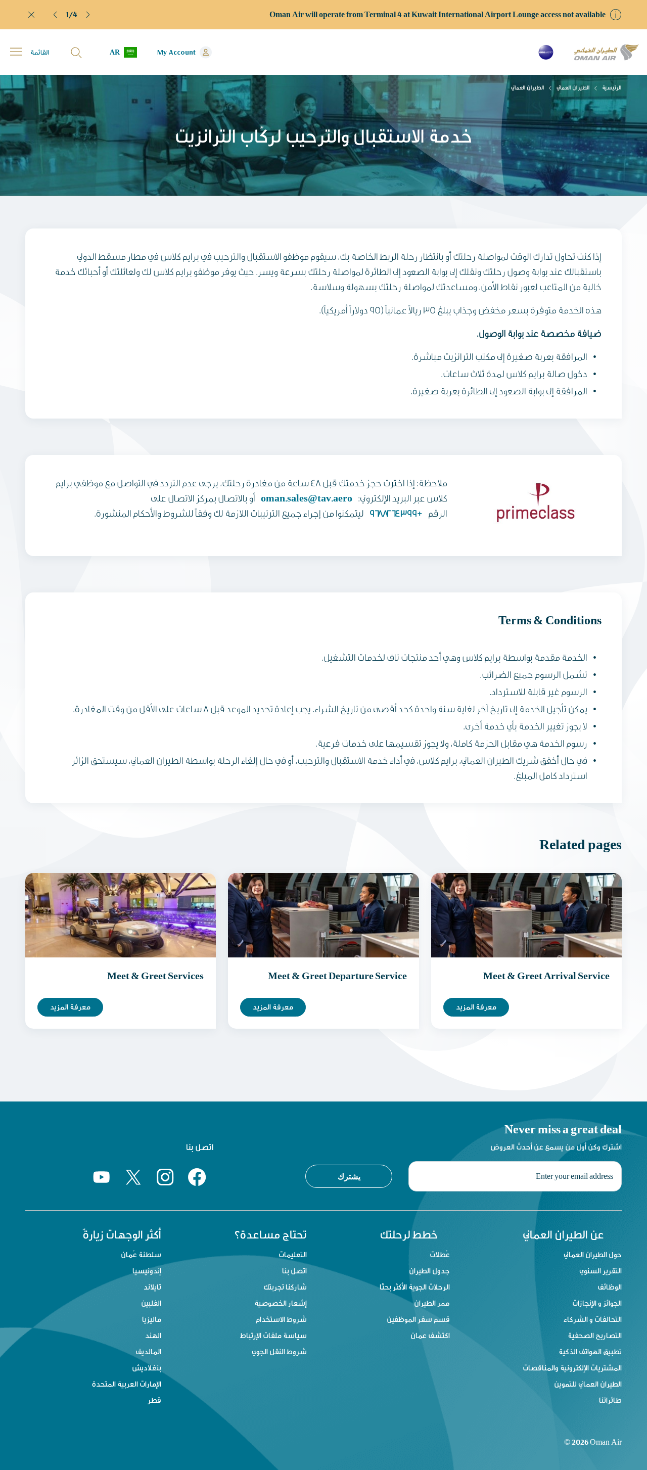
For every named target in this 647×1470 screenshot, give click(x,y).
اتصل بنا (294, 1270)
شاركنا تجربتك (285, 1286)
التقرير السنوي (600, 1270)
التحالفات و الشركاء (593, 1319)
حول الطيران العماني (593, 1254)
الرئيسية (612, 87)
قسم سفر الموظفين (418, 1319)
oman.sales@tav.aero (306, 497)
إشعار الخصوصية (280, 1303)
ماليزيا (151, 1319)
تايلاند (152, 1286)
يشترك (349, 1176)
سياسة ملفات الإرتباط (273, 1335)
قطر (154, 1400)
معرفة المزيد (70, 1006)
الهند (153, 1335)
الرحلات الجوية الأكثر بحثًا (415, 1286)
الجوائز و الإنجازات (597, 1303)
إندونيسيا (146, 1270)
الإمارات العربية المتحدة (126, 1384)
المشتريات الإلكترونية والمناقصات (572, 1367)
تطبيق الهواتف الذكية (590, 1351)
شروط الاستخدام (281, 1319)
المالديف (148, 1351)
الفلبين (151, 1303)
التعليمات (293, 1254)
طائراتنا (610, 1400)
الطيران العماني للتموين (588, 1384)
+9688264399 (396, 513)
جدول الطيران (429, 1270)
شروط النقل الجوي (279, 1351)
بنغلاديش (146, 1367)
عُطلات (440, 1254)
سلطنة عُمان (141, 1254)
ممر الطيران (432, 1303)
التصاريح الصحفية (595, 1335)
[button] (56, 15)
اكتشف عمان (430, 1335)
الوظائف (609, 1286)
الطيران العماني (573, 87)
